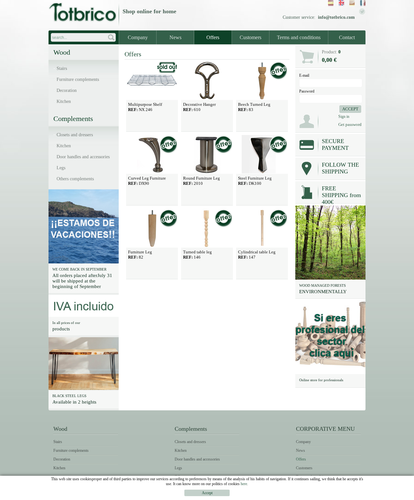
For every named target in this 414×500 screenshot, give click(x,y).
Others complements (75, 178)
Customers (250, 37)
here (244, 484)
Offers (212, 37)
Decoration (67, 90)
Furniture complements (78, 79)
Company (138, 37)
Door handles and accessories (83, 156)
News (175, 37)
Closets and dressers (75, 134)
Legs (61, 167)
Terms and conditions (299, 37)
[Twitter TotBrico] (362, 13)
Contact (347, 37)
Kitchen (64, 101)
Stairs (62, 68)
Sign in (343, 116)
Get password (350, 124)
